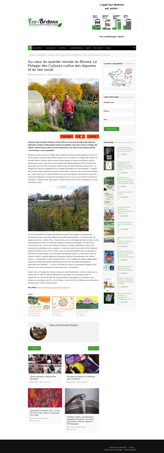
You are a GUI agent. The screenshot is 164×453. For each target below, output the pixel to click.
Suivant (92, 348)
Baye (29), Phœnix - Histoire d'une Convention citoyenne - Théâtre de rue (125, 210)
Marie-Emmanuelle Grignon (38, 74)
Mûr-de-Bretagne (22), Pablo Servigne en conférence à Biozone (125, 268)
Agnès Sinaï (72, 382)
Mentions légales (130, 450)
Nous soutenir (98, 48)
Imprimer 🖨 (67, 136)
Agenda (88, 48)
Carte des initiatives (76, 48)
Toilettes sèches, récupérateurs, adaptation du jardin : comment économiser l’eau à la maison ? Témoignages (80, 420)
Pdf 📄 (80, 136)
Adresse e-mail (109, 102)
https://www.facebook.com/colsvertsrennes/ (54, 287)
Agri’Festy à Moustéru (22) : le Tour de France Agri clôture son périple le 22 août (45, 412)
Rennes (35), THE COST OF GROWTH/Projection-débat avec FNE (125, 240)
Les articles (62, 48)
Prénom (106, 111)
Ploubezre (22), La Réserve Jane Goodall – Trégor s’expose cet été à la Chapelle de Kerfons (125, 180)
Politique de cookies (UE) (117, 447)
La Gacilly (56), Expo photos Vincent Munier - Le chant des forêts (125, 149)
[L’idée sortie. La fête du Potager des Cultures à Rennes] (39, 302)
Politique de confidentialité (113, 450)
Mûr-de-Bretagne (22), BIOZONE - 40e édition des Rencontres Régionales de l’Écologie (125, 254)
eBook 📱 (93, 136)
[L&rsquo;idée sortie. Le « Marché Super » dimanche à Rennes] (63, 302)
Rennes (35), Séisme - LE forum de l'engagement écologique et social (124, 296)
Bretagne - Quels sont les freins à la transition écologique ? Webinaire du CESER (125, 281)
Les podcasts (50, 48)
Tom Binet (35, 382)
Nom (105, 119)
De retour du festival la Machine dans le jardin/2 (81, 377)
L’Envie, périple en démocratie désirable (43, 377)
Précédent (35, 348)
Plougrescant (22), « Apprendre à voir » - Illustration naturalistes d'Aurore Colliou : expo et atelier (125, 166)
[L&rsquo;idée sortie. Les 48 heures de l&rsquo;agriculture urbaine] (87, 302)
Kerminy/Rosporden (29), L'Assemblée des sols (124, 224)
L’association (37, 48)
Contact (108, 48)
